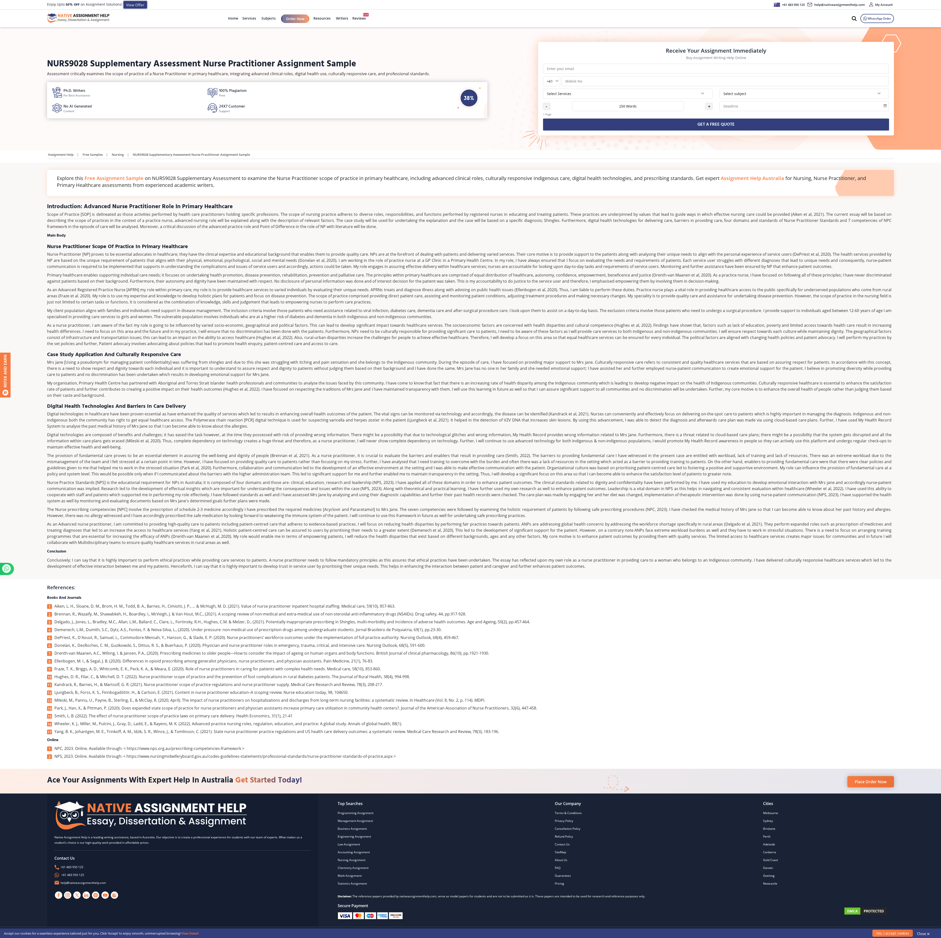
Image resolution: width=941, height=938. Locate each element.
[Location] (114, 895)
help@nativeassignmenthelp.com (839, 4)
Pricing (559, 883)
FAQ (557, 868)
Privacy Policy (564, 821)
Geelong (769, 876)
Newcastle (770, 883)
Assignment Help (61, 154)
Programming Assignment (355, 813)
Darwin (768, 868)
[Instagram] (68, 895)
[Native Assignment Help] (78, 18)
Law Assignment (349, 844)
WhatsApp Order (879, 18)
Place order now (871, 781)
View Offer (135, 4)
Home (233, 18)
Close (923, 933)
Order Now (295, 18)
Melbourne (770, 813)
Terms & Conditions (568, 813)
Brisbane (769, 829)
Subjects (268, 18)
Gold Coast (770, 860)
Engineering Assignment (354, 836)
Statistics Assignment (352, 883)
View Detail (190, 933)
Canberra (769, 852)
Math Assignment (350, 876)
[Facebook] (58, 895)
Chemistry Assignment (353, 868)
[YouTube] (105, 895)
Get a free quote (716, 124)
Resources (322, 18)
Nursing (118, 154)
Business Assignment (352, 829)
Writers (342, 18)
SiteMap (560, 852)
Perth (766, 836)
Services (249, 18)
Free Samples (93, 154)
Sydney (768, 821)
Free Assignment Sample (114, 178)
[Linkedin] (86, 895)
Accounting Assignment (354, 852)
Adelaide (769, 844)
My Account (883, 4)
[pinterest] (96, 895)
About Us (561, 860)
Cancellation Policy (567, 829)
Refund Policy (564, 836)
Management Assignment (355, 821)
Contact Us (562, 844)
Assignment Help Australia (752, 178)
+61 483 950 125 (793, 4)
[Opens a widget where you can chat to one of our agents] (907, 897)
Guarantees (563, 876)
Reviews (359, 17)
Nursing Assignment (351, 860)
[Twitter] (77, 895)
